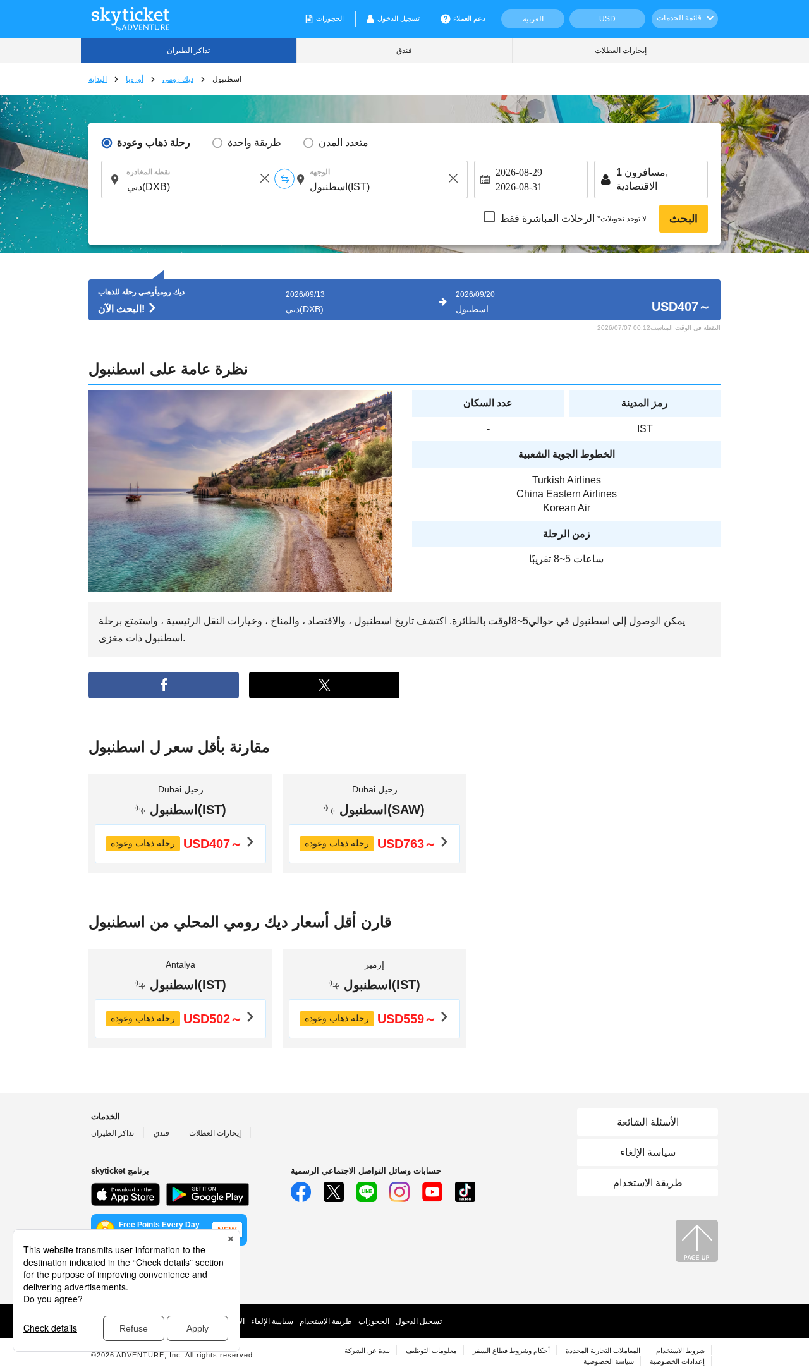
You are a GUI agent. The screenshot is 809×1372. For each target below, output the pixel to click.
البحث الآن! (122, 308)
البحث (683, 218)
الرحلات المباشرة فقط (573, 219)
